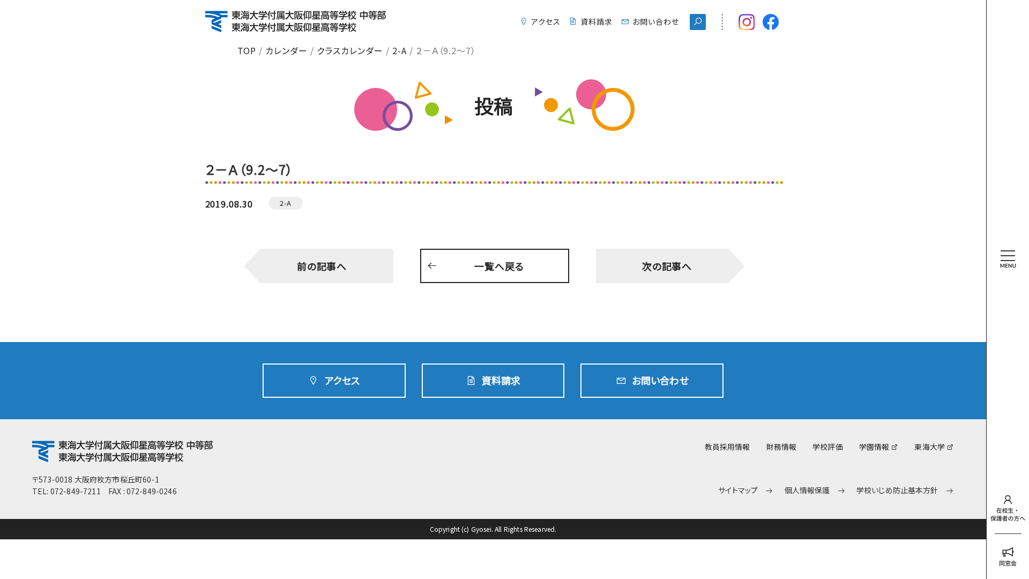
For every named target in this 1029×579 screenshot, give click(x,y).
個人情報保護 (807, 490)
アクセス (546, 21)
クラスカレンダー (350, 50)
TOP (247, 50)
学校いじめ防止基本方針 (897, 490)
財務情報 (781, 446)
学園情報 (874, 446)
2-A (399, 50)
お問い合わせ (655, 21)
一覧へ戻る (499, 266)
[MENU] (1007, 240)
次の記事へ (667, 266)
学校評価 (827, 446)
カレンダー (286, 50)
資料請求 (596, 21)
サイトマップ (738, 490)
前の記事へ (322, 266)
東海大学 (929, 446)
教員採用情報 (727, 446)
